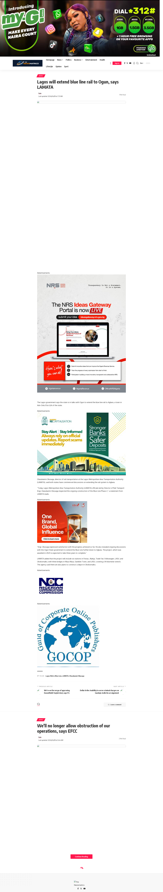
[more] (110, 63)
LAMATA (65, 676)
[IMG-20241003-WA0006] (62, 522)
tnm (39, 93)
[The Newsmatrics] (27, 63)
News (41, 76)
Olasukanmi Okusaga (76, 676)
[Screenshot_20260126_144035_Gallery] (80, 28)
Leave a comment (115, 704)
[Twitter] (127, 63)
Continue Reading (81, 857)
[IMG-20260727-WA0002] (81, 333)
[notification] (134, 63)
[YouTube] (130, 63)
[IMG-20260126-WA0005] (51, 585)
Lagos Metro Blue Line (54, 676)
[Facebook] (125, 63)
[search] (137, 63)
